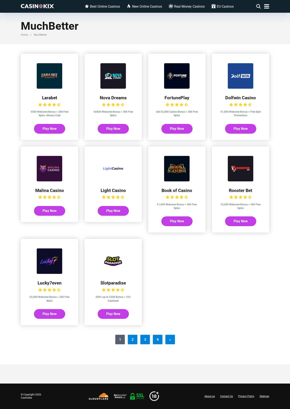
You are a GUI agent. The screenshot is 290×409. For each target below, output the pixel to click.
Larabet (49, 97)
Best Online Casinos (105, 6)
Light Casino (113, 190)
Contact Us (226, 396)
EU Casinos (225, 6)
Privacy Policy (246, 396)
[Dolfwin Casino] (240, 87)
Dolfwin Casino (240, 97)
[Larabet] (49, 87)
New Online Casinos (147, 6)
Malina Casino (49, 190)
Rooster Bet (240, 190)
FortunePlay (177, 97)
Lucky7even (50, 283)
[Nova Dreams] (113, 87)
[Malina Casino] (49, 180)
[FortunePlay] (177, 87)
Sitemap (264, 396)
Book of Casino (177, 190)
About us (209, 396)
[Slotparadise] (113, 273)
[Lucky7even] (49, 273)
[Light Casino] (113, 180)
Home (24, 34)
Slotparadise (113, 283)
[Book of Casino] (177, 180)
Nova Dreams (113, 97)
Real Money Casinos (189, 6)
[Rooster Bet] (240, 180)
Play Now (49, 129)
